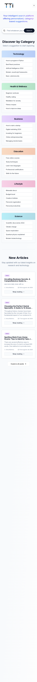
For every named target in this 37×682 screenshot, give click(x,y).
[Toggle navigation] (34, 5)
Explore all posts (17, 364)
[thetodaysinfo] (9, 5)
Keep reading (17, 292)
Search (29, 31)
